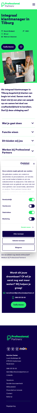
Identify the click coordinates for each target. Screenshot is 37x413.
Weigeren (18, 247)
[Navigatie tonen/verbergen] (34, 5)
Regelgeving (11, 406)
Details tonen (26, 227)
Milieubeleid (11, 387)
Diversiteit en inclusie (14, 390)
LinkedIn (9, 375)
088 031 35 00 (11, 368)
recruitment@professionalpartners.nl (20, 293)
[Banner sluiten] (34, 163)
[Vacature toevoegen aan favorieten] (21, 47)
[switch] (32, 206)
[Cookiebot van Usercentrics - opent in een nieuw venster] (21, 163)
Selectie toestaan (18, 241)
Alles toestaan (18, 234)
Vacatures (10, 380)
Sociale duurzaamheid (14, 383)
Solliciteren (8, 47)
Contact (9, 393)
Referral (9, 397)
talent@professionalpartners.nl (17, 372)
